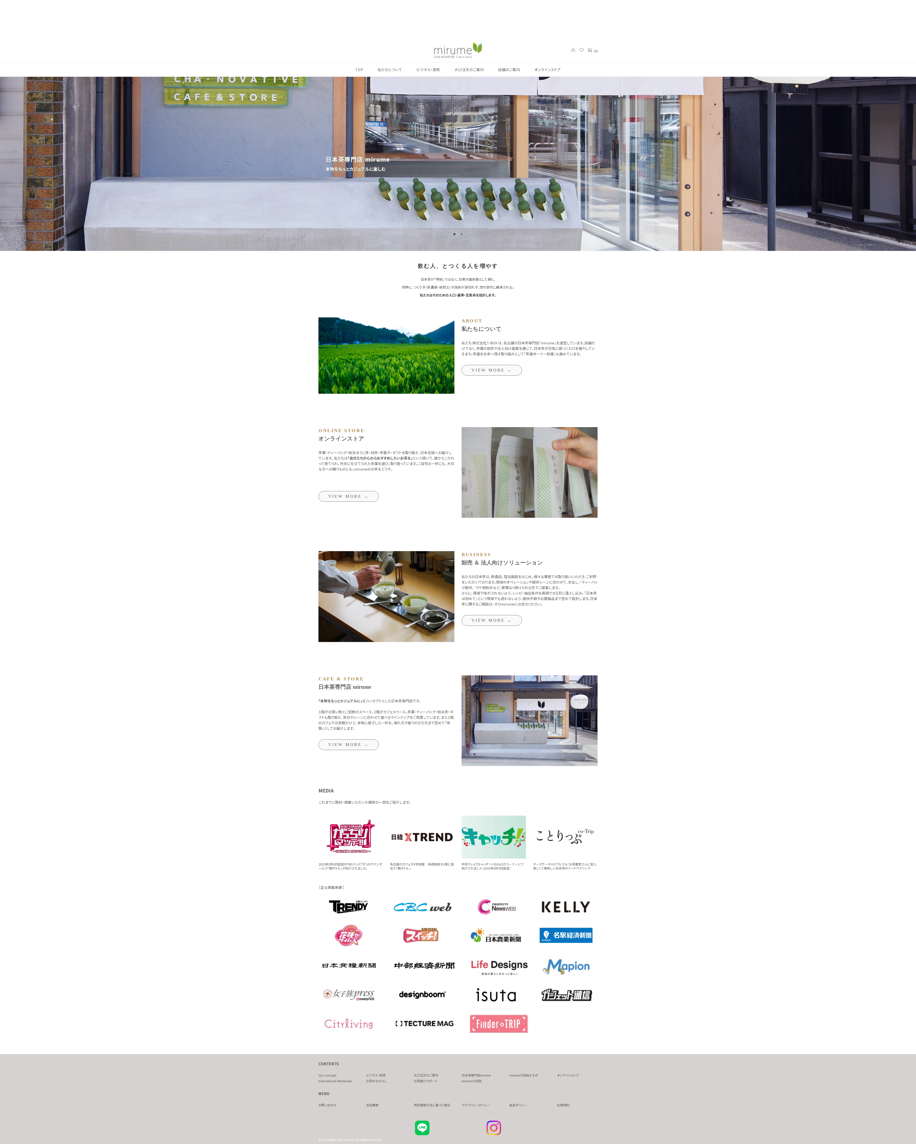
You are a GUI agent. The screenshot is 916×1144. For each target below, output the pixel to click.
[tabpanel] (458, 164)
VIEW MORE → (491, 370)
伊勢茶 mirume (458, 50)
